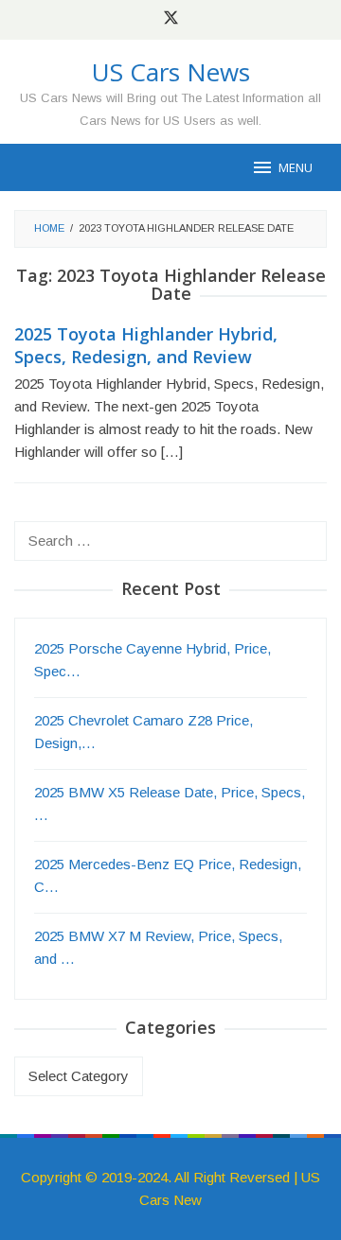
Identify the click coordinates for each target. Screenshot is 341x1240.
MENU (295, 167)
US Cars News (171, 72)
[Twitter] (171, 20)
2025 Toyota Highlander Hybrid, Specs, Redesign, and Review (146, 345)
